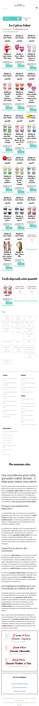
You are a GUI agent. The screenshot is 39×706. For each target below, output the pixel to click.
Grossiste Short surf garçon (28, 424)
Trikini (30, 317)
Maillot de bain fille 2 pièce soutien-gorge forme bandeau (7, 256)
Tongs (29, 342)
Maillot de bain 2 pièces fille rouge (7, 56)
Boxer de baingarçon (7, 329)
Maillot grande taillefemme (18, 349)
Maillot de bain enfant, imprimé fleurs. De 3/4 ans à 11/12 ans (19, 139)
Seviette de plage (29, 335)
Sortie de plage (7, 342)
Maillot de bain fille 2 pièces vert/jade (31, 179)
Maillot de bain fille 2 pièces (7, 218)
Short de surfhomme (29, 329)
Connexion (5, 9)
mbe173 (7, 295)
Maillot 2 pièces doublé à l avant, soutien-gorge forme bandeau (31, 97)
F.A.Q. (4, 452)
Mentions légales (7, 443)
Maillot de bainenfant (17, 323)
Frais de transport (7, 440)
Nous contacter (7, 454)
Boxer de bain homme (7, 323)
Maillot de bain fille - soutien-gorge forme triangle (7, 138)
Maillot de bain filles (31, 217)
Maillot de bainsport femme (30, 348)
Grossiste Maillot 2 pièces (28, 403)
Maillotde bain (7, 318)
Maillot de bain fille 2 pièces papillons (7, 179)
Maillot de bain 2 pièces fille (19, 254)
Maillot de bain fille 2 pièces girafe (31, 136)
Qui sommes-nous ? (8, 435)
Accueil (5, 31)
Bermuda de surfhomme (18, 330)
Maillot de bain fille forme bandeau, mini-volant (7, 96)
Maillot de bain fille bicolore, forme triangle (19, 180)
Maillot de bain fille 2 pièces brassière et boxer (19, 96)
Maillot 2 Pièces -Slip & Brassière (19, 56)
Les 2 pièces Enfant (13, 31)
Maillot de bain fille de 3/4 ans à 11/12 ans (31, 57)
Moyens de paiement (8, 438)
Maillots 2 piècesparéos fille (7, 349)
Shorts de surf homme (27, 392)
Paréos (18, 342)
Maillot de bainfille (29, 323)
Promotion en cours (8, 449)
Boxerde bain (18, 318)
